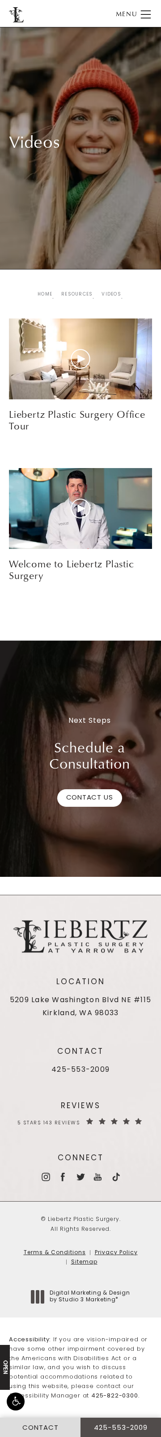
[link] (80, 1070)
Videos (111, 294)
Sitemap (84, 1262)
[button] (16, 1401)
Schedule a (89, 755)
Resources (77, 294)
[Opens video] (80, 358)
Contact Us (89, 798)
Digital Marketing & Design (89, 1297)
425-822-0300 (114, 1396)
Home (45, 294)
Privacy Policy (116, 1253)
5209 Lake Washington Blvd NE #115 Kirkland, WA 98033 (80, 1007)
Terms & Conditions (55, 1253)
